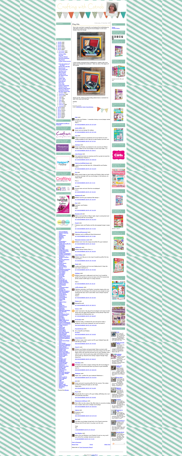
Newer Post (75, 444)
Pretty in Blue (62, 53)
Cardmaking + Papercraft (62, 242)
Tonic (60, 375)
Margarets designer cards (82, 239)
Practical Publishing (64, 338)
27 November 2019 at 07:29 (85, 124)
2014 (59, 113)
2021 (59, 46)
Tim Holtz (61, 374)
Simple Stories (63, 354)
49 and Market (63, 231)
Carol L (77, 308)
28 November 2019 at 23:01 (85, 359)
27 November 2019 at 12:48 (85, 192)
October (61, 92)
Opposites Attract (64, 89)
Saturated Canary (64, 348)
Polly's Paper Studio (64, 335)
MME (60, 304)
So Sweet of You (63, 75)
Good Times (62, 68)
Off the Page (62, 321)
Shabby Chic (62, 349)
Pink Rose (78, 362)
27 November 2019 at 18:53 (85, 251)
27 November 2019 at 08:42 (85, 159)
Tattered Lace (62, 369)
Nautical (61, 316)
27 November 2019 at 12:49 (85, 199)
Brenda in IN (78, 213)
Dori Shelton (78, 433)
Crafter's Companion (65, 253)
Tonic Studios (63, 378)
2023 (60, 43)
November (62, 52)
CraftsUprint (79, 106)
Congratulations (120, 420)
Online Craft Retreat (64, 322)
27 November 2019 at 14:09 (85, 210)
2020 (60, 48)
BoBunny (61, 237)
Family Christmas (64, 282)
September (62, 94)
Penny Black (62, 331)
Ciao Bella (62, 248)
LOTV (60, 300)
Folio (60, 286)
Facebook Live (63, 280)
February (61, 104)
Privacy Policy (116, 28)
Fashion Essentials (64, 85)
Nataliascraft (78, 195)
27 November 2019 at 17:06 (85, 228)
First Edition (62, 285)
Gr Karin (77, 332)
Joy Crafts (62, 298)
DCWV (61, 262)
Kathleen (77, 273)
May (60, 100)
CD (60, 240)
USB (60, 380)
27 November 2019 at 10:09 (85, 168)
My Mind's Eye (63, 315)
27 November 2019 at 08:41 (85, 150)
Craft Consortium (64, 251)
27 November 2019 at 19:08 (85, 260)
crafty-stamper (79, 287)
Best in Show (62, 79)
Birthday (61, 236)
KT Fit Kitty (78, 319)
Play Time (61, 82)
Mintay (61, 312)
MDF (60, 303)
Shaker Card (62, 350)
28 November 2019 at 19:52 (85, 343)
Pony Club (61, 84)
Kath (76, 117)
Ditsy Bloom (62, 81)
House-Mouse (63, 294)
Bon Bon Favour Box (64, 91)
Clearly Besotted (63, 249)
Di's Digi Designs (63, 270)
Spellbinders (62, 360)
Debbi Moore (62, 263)
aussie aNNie (78, 128)
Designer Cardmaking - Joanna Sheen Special (63, 266)
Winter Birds (119, 377)
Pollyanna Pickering (64, 337)
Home (91, 444)
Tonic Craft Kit (63, 377)
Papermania (62, 329)
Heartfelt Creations (64, 291)
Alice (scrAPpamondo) (81, 232)
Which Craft (62, 384)
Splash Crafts (63, 363)
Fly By (117, 332)
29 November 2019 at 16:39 (85, 388)
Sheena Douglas (63, 351)
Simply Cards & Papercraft (63, 356)
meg (76, 135)
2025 (60, 42)
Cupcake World (120, 432)
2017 (59, 108)
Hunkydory (62, 295)
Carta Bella (62, 246)
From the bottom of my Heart (64, 64)
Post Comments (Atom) (86, 447)
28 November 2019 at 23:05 (85, 370)
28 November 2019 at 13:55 (85, 334)
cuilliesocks (78, 247)
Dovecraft (61, 276)
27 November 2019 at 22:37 (85, 316)
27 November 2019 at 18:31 (85, 243)
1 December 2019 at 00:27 (85, 429)
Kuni (76, 203)
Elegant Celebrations (64, 88)
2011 (59, 117)
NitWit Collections (64, 320)
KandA (77, 223)
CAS (60, 239)
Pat (76, 172)
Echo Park (62, 278)
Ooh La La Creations (64, 323)
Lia (76, 186)
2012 (59, 116)
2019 (59, 49)
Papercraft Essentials (62, 328)
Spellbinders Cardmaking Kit (63, 362)
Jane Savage (78, 154)
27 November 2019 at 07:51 (85, 141)
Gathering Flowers (118, 388)
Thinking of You (63, 87)
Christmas (62, 247)
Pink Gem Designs (64, 332)
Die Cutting (62, 271)
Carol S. (77, 347)
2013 (59, 114)
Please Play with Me (64, 66)
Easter (61, 277)
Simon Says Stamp (64, 352)
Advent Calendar (63, 232)
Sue (76, 419)
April (60, 101)
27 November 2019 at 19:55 (85, 269)
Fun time (61, 76)
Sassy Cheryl (62, 346)
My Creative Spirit (64, 314)
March (61, 103)
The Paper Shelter (64, 373)
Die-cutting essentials (62, 273)
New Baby (61, 317)
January (61, 106)
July (60, 97)
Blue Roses (62, 59)
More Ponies (62, 72)
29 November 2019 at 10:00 (85, 377)
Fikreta (77, 301)
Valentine (61, 381)
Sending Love (62, 71)
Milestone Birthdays (64, 310)
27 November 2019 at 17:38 (85, 236)
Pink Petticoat (63, 333)
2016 (59, 110)
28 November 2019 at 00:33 (85, 325)
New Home (62, 318)
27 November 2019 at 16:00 (85, 219)
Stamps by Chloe (64, 366)
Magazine (61, 305)
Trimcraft (61, 379)
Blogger (67, 390)
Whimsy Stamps (63, 385)
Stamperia (62, 364)
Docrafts (61, 275)
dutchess (77, 144)
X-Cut (60, 387)
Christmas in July (119, 410)
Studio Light (62, 367)
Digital (84, 106)
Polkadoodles (62, 334)
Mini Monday (62, 311)
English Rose (62, 73)
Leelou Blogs (95, 454)
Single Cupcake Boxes (120, 343)
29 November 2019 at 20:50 (86, 406)
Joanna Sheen (63, 297)
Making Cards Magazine (63, 307)
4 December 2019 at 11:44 (84, 439)
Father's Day (62, 283)
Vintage (61, 383)
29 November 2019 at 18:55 (85, 397)
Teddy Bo (61, 371)
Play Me (61, 55)
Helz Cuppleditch (63, 292)
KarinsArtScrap (79, 328)
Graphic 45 (62, 289)
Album (60, 234)
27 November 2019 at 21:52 (85, 297)
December (62, 51)
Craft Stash (62, 252)
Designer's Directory (64, 269)
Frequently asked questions (63, 288)
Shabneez (78, 373)
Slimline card (62, 358)
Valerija (77, 410)
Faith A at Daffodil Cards (82, 163)
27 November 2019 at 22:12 (85, 305)
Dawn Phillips (78, 254)
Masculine (62, 309)
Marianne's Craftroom (81, 401)
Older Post (107, 444)
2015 (59, 111)
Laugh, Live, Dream (119, 366)
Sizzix (60, 357)
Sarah (76, 264)
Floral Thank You (63, 69)
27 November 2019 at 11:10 (85, 182)
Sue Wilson (62, 368)
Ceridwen (118, 399)
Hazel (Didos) (79, 337)
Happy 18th (62, 78)
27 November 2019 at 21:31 (85, 283)
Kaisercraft (62, 299)
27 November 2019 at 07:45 (85, 132)
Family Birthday (63, 281)
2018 (59, 107)
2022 (60, 45)
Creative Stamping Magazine (64, 260)
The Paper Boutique (64, 372)
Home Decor (62, 293)
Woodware (62, 386)
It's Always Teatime (118, 355)
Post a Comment (76, 442)
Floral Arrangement (64, 58)
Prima (60, 339)
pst (76, 381)
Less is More (62, 301)
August (61, 95)
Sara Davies (62, 343)
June (60, 98)
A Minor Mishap (63, 56)
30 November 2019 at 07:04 (86, 415)
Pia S (76, 391)
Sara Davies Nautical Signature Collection (64, 345)
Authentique (62, 235)
